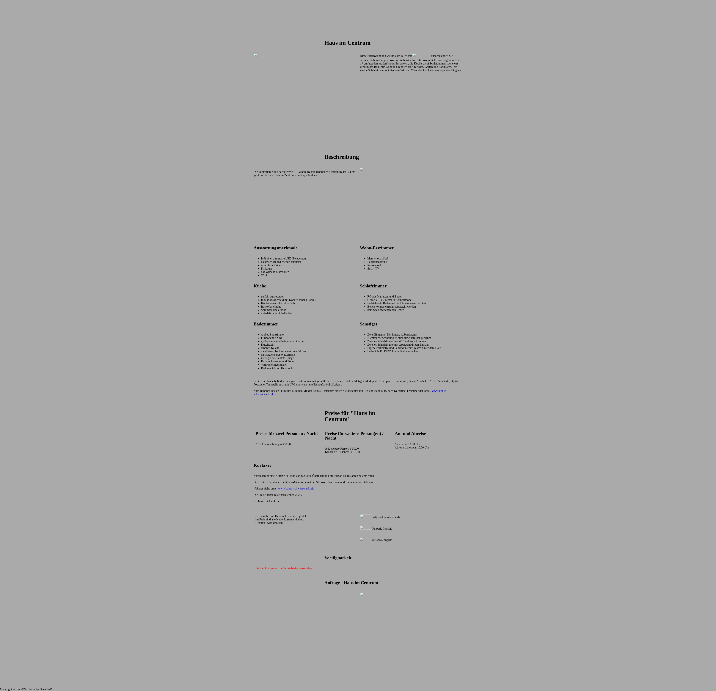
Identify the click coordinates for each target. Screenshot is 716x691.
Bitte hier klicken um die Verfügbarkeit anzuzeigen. (284, 568)
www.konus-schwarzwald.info (296, 488)
